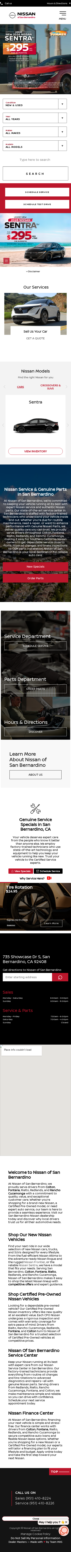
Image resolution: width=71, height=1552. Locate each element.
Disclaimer (11, 925)
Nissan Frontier (34, 1262)
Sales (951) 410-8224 (33, 1498)
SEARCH (35, 174)
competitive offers (20, 1284)
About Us (36, 775)
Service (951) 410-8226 (34, 1503)
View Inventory (35, 451)
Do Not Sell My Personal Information (35, 1538)
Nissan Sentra (28, 1265)
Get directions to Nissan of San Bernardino (32, 970)
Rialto (52, 1272)
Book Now (35, 338)
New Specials (35, 566)
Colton (50, 1187)
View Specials (23, 871)
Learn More (51, 923)
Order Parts (35, 578)
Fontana (14, 1190)
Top (55, 1471)
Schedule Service (35, 646)
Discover (35, 732)
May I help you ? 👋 (51, 1522)
